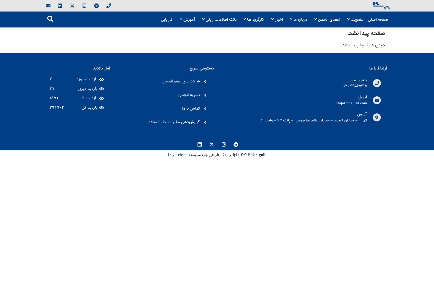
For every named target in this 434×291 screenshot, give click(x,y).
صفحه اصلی (378, 19)
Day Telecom (178, 155)
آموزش (189, 19)
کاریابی (167, 19)
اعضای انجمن (329, 19)
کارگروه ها (255, 19)
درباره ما (300, 19)
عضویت (357, 19)
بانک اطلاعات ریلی (221, 19)
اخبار (279, 19)
